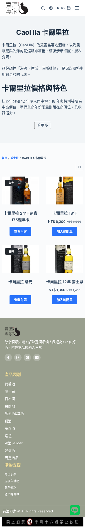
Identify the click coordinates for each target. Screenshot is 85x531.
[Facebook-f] (8, 357)
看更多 (42, 125)
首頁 (4, 158)
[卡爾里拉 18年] (64, 191)
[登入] (51, 8)
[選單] (77, 8)
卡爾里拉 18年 (64, 213)
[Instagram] (18, 357)
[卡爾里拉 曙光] (20, 259)
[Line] (27, 357)
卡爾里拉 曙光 (20, 282)
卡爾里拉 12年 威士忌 (64, 282)
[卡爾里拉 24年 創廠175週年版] (20, 191)
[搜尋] (43, 8)
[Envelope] (37, 357)
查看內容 (20, 231)
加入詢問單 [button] (65, 231)
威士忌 (14, 158)
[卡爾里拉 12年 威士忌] (64, 259)
